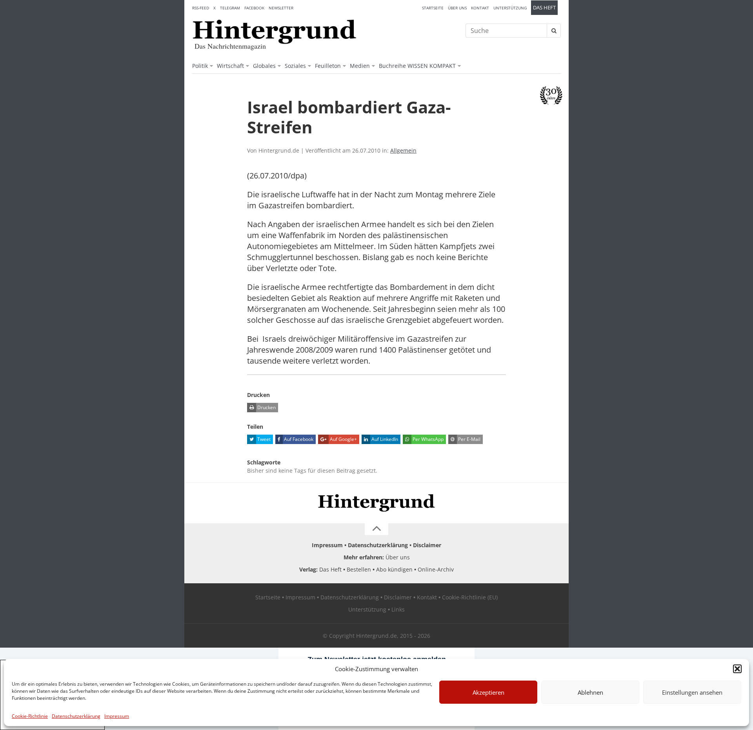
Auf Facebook (298, 439)
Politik (200, 65)
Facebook (254, 8)
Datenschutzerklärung (76, 716)
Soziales (295, 65)
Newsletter (281, 8)
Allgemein (403, 150)
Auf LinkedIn (384, 439)
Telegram (230, 8)
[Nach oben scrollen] (376, 529)
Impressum (116, 716)
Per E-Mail (468, 439)
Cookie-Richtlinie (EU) (470, 597)
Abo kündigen (394, 569)
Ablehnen (590, 692)
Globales (264, 65)
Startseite (433, 8)
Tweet (263, 439)
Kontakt (480, 8)
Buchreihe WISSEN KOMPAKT (417, 65)
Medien (360, 65)
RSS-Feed (200, 8)
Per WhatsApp (427, 439)
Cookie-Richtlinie (30, 716)
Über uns (457, 8)
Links (398, 609)
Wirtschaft (230, 65)
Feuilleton (328, 65)
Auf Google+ (343, 439)
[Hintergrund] (274, 32)
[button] (737, 669)
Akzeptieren (488, 692)
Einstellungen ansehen (692, 692)
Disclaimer (427, 545)
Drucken (266, 407)
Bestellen (359, 569)
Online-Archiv (436, 569)
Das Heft (544, 7)
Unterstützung (510, 8)
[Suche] (554, 31)
